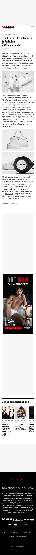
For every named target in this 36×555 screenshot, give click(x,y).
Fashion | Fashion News (10, 34)
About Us (7, 532)
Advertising (27, 532)
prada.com (9, 194)
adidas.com (27, 191)
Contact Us (16, 532)
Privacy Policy (21, 536)
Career (11, 536)
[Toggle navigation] (32, 27)
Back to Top (18, 480)
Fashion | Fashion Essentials (20, 421)
